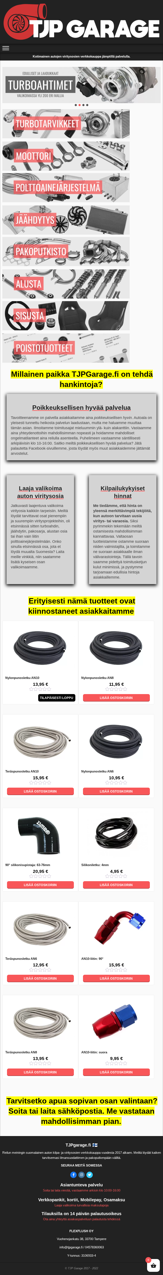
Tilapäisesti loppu (56, 698)
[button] (76, 105)
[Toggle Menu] (5, 48)
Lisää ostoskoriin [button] (116, 698)
